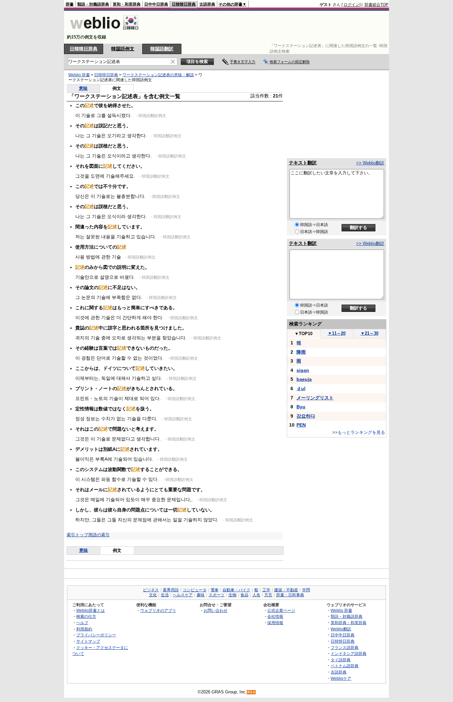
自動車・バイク (236, 590)
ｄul (300, 388)
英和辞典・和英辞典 (348, 622)
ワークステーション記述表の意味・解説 (158, 75)
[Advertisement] (267, 27)
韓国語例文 (122, 48)
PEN (301, 425)
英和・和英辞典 (127, 4)
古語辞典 (207, 4)
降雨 (301, 352)
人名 (256, 595)
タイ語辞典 (341, 660)
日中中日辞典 (156, 4)
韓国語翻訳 (161, 48)
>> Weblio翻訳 (370, 162)
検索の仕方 (86, 616)
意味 (83, 88)
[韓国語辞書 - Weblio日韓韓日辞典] (104, 31)
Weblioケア (341, 678)
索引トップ (77, 534)
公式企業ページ (281, 610)
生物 (232, 595)
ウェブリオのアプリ (158, 610)
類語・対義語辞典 (93, 4)
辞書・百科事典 (290, 595)
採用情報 (275, 622)
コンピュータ (195, 590)
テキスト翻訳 (303, 162)
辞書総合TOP (376, 4)
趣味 (201, 595)
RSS (251, 692)
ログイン (351, 4)
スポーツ (217, 595)
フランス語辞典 (344, 647)
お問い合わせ (215, 610)
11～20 (337, 333)
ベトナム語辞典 (344, 666)
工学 (266, 590)
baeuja (304, 379)
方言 (268, 595)
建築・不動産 (286, 590)
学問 (306, 590)
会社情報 (275, 616)
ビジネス (151, 590)
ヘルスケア (183, 595)
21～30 (369, 333)
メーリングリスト (315, 397)
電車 (215, 590)
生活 (165, 595)
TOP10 (303, 333)
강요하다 (305, 416)
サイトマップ (88, 641)
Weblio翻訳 (341, 629)
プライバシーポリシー (96, 635)
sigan (302, 370)
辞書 (70, 4)
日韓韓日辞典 (184, 4)
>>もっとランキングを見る (358, 432)
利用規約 (84, 629)
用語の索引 (99, 534)
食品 (244, 595)
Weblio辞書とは (90, 610)
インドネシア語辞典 (348, 653)
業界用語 (171, 590)
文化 (153, 595)
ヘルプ (82, 622)
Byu (300, 406)
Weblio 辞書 (79, 75)
